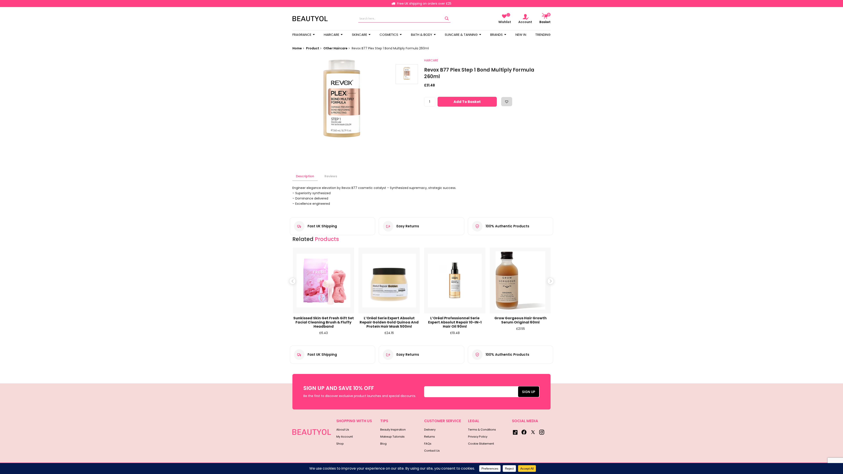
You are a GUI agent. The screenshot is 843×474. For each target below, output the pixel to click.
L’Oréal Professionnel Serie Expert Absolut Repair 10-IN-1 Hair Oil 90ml (455, 322)
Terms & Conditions (482, 429)
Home (297, 48)
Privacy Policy (477, 436)
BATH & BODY (422, 34)
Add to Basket (467, 101)
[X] (533, 432)
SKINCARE (360, 34)
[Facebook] (524, 432)
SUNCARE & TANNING (462, 34)
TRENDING (543, 34)
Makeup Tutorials (392, 436)
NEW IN (520, 34)
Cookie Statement (481, 444)
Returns (429, 436)
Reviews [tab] (330, 176)
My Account (344, 436)
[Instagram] (541, 432)
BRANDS (497, 34)
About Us (342, 429)
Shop (340, 444)
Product (312, 48)
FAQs (427, 444)
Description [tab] (305, 176)
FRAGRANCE (302, 34)
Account (525, 22)
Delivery (430, 429)
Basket (545, 18)
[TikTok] (515, 432)
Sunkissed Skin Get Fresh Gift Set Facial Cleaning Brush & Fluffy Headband (323, 322)
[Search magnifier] (446, 18)
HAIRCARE (332, 34)
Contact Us (432, 451)
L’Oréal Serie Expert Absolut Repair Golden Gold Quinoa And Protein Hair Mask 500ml (389, 322)
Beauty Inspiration (393, 429)
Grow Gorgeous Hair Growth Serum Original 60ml (520, 320)
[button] (507, 102)
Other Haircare (335, 48)
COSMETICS (389, 34)
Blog (383, 444)
